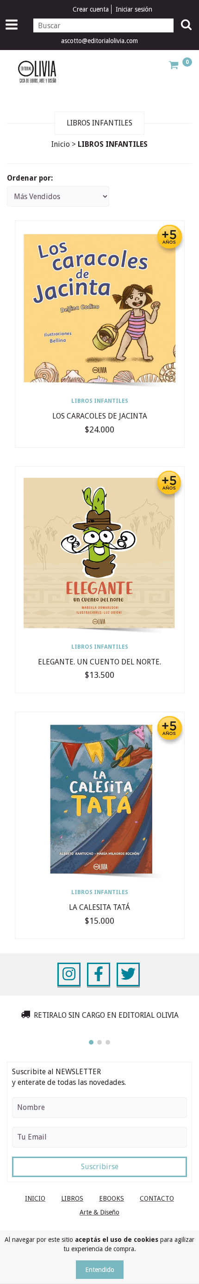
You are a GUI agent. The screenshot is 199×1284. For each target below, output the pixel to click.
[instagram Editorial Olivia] (69, 975)
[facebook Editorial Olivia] (98, 975)
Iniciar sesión (134, 9)
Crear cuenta (91, 9)
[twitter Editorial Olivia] (128, 975)
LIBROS (72, 1198)
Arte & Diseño (99, 1212)
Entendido (99, 1269)
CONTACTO (157, 1198)
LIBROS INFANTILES (99, 401)
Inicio (60, 144)
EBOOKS (111, 1198)
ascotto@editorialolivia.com (99, 40)
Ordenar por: (30, 178)
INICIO (35, 1198)
